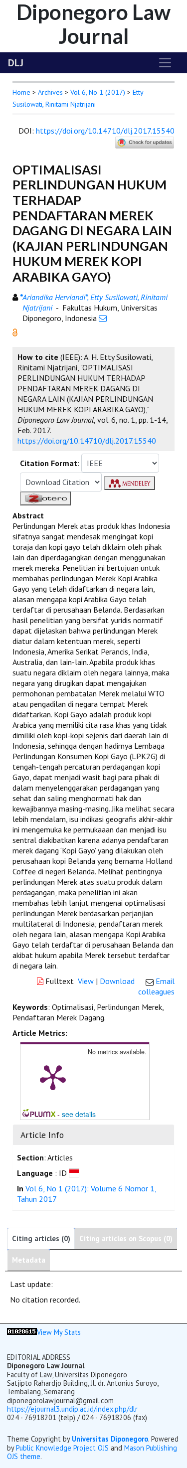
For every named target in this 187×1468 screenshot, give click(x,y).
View (86, 981)
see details (79, 1114)
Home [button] (21, 92)
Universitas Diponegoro (110, 1439)
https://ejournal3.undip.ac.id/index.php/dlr (72, 1409)
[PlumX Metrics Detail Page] (53, 1077)
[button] (14, 331)
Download (117, 981)
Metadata (28, 1260)
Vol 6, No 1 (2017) (97, 92)
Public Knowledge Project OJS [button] (62, 1448)
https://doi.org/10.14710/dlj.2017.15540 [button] (86, 441)
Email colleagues (156, 986)
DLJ (15, 62)
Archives (50, 92)
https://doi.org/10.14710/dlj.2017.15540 (105, 131)
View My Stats (59, 1332)
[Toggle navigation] (165, 63)
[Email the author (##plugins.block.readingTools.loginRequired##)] (103, 318)
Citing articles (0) (41, 1238)
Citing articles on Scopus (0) (126, 1238)
